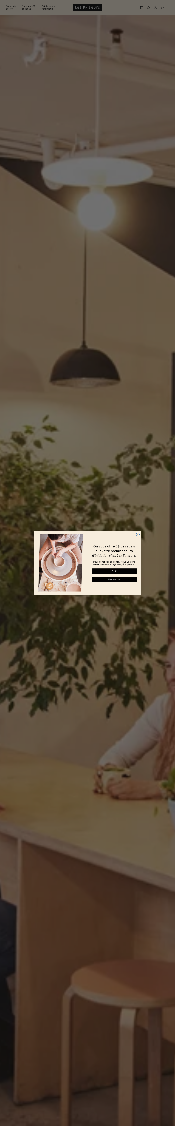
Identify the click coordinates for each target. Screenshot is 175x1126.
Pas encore (114, 579)
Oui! (114, 571)
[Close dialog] (137, 534)
